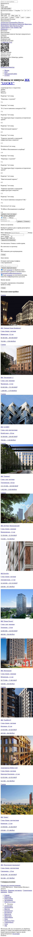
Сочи (11, 27)
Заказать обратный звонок (8, 268)
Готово (3, 254)
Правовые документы (15, 890)
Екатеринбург (13, 22)
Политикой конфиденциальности (11, 273)
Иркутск (21, 22)
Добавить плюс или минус (8, 214)
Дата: (2, 236)
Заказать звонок (6, 54)
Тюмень (16, 27)
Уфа (20, 27)
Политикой (16, 934)
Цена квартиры (5, 14)
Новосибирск (5, 26)
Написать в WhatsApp (7, 67)
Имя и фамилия (5, 232)
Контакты (4, 890)
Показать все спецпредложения (10, 885)
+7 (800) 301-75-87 (6, 42)
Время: (3, 238)
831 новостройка (6, 8)
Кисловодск (13, 24)
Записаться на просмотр (8, 240)
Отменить (27, 221)
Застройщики (8, 900)
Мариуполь (28, 24)
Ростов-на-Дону (18, 26)
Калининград (5, 24)
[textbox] (9, 2)
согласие (9, 270)
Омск (11, 26)
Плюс (5, 217)
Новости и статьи (9, 902)
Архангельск (5, 22)
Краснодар (20, 24)
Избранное (4, 29)
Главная (6, 895)
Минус (11, 217)
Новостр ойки (8, 898)
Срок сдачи (4, 17)
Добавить (20, 221)
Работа (10, 892)
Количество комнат (7, 10)
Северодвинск (5, 27)
